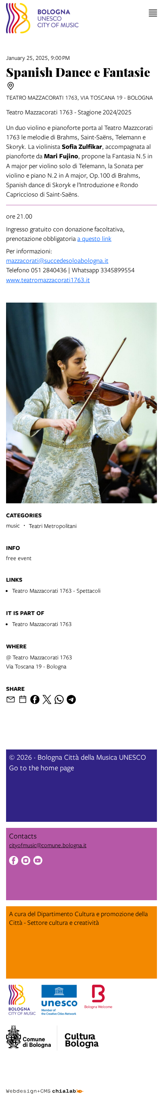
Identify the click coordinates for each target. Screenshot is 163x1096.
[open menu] (153, 13)
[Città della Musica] (81, 1036)
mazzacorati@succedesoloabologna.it (57, 260)
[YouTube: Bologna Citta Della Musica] (37, 861)
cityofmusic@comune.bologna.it (47, 845)
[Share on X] (47, 699)
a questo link (94, 238)
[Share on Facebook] (34, 699)
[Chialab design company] (44, 1085)
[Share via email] (10, 699)
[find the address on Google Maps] (10, 86)
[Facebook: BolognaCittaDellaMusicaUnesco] (13, 861)
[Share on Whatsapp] (59, 699)
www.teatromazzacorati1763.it (48, 279)
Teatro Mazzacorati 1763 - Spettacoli (56, 590)
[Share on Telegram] (71, 699)
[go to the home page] (42, 19)
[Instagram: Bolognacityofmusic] (25, 861)
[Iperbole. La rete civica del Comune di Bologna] (31, 1038)
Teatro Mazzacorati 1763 (42, 624)
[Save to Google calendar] (22, 699)
